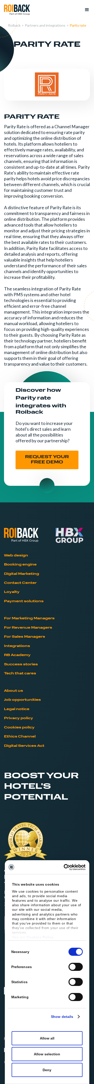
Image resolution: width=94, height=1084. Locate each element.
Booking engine (20, 564)
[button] (84, 9)
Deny (47, 1070)
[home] (17, 10)
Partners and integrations (45, 25)
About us (13, 690)
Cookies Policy (40, 937)
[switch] (75, 967)
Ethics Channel (20, 736)
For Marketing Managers (29, 618)
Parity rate (78, 25)
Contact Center (20, 583)
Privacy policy (18, 718)
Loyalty (12, 592)
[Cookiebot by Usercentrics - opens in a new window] (65, 867)
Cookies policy (19, 727)
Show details (62, 1017)
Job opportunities (22, 700)
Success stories (21, 664)
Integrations (17, 646)
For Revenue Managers (28, 627)
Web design (16, 555)
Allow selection (47, 1054)
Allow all (47, 1038)
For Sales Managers (24, 636)
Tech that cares (20, 673)
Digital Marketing (21, 574)
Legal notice (16, 709)
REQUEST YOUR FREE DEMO (47, 459)
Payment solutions (24, 601)
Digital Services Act (24, 746)
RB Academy (17, 655)
